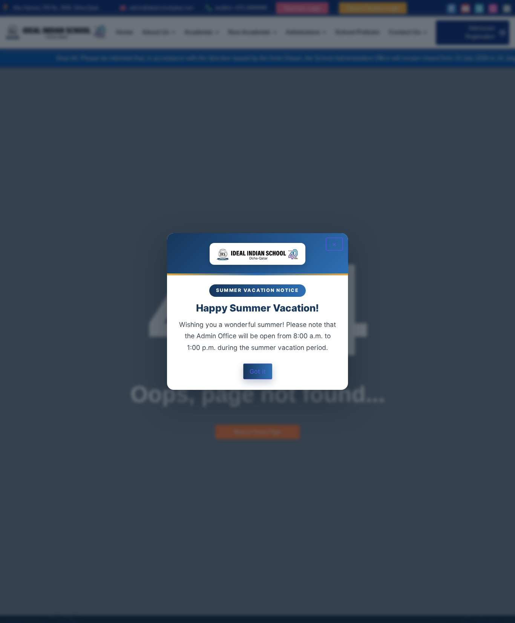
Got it (258, 371)
